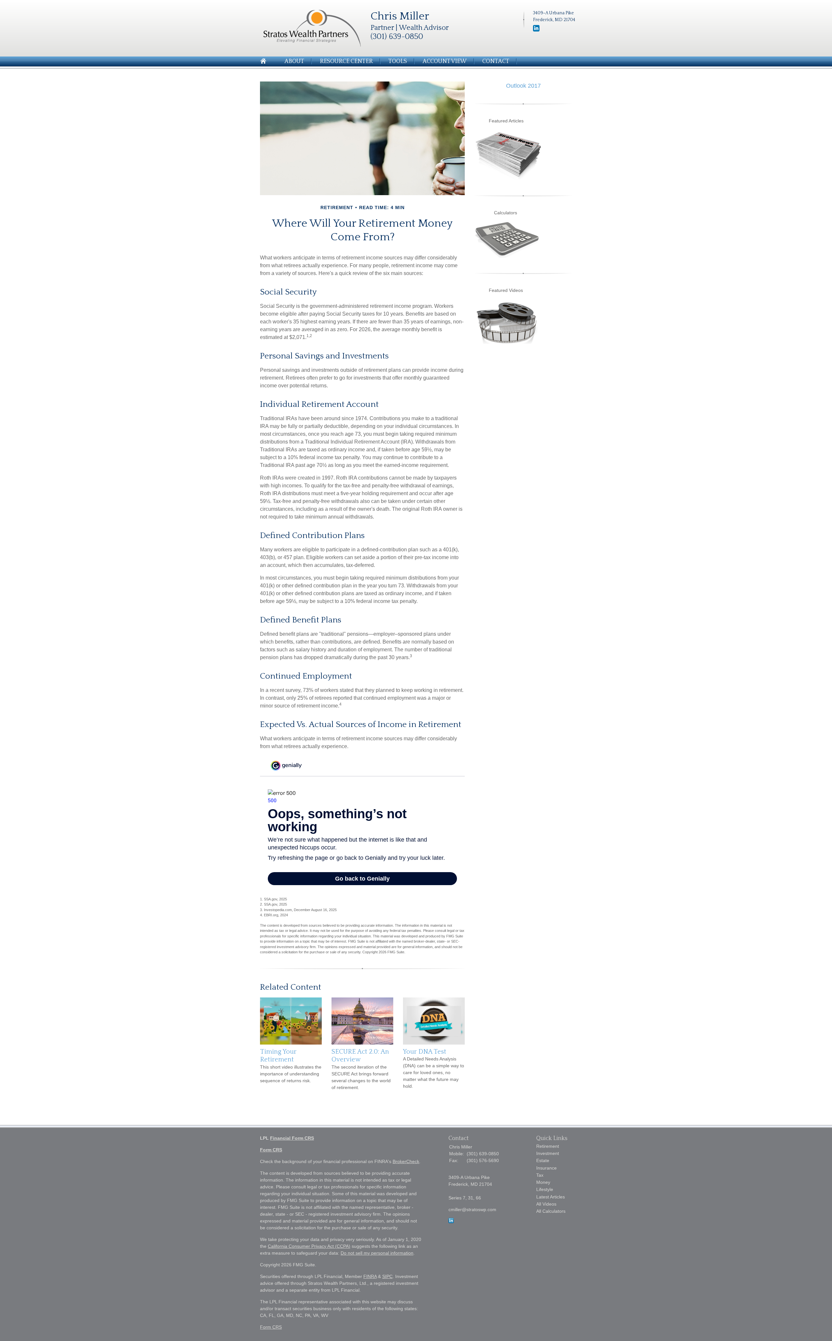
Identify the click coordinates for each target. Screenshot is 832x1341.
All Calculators (551, 1211)
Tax (539, 1175)
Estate (542, 1160)
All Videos (546, 1204)
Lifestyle (544, 1189)
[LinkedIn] (451, 1221)
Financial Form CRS (292, 1138)
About (294, 61)
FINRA (370, 1276)
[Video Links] (507, 342)
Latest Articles (550, 1196)
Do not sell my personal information (377, 1253)
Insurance (546, 1168)
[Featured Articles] (508, 178)
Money (543, 1182)
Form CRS (271, 1149)
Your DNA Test (424, 1051)
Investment (547, 1153)
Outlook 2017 (523, 85)
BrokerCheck (406, 1161)
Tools (397, 61)
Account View (444, 61)
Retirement (547, 1146)
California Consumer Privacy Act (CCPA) (309, 1246)
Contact (495, 61)
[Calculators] (507, 256)
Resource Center (346, 61)
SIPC (387, 1276)
